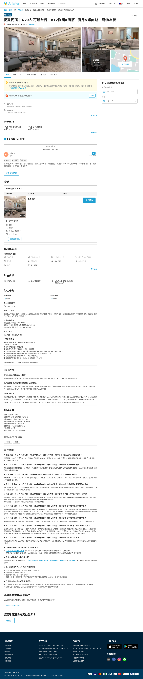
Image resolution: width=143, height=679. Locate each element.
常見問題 (7, 658)
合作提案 (7, 652)
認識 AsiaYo (8, 655)
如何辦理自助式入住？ (18, 88)
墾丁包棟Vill (54, 560)
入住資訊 (42, 74)
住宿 (42, 3)
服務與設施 (31, 74)
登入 (128, 3)
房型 (21, 74)
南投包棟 (63, 560)
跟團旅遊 (33, 3)
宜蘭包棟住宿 (32, 560)
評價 (14, 74)
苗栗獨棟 (71, 560)
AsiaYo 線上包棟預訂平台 (15, 551)
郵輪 (24, 3)
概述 (7, 74)
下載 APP (101, 3)
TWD (111, 3)
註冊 (136, 3)
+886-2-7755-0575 (50, 652)
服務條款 (7, 672)
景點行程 (51, 3)
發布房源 (7, 645)
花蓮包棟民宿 (43, 560)
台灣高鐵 (61, 3)
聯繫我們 (7, 661)
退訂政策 (53, 74)
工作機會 (7, 648)
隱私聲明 (16, 672)
